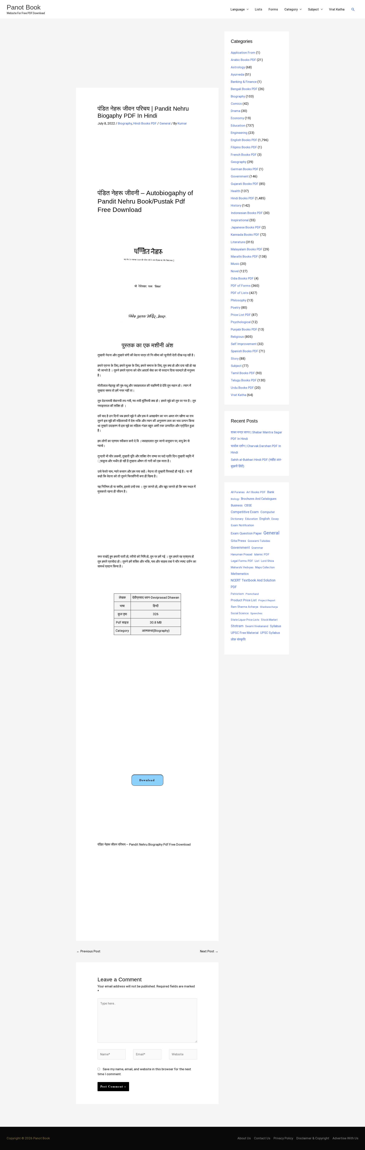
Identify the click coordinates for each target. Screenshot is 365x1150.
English (264, 519)
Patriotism (237, 593)
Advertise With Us (345, 1138)
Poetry (235, 307)
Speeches (256, 613)
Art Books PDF (256, 492)
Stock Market (269, 619)
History (236, 205)
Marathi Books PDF (244, 256)
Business (237, 505)
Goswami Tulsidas (259, 540)
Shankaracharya (269, 606)
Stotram (237, 626)
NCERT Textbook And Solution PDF (253, 583)
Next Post (209, 951)
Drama (235, 111)
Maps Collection (265, 567)
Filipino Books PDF (244, 147)
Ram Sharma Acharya (244, 607)
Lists (258, 9)
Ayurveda (237, 74)
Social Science (240, 613)
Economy (237, 118)
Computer (267, 512)
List (257, 561)
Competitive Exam (245, 512)
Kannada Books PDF (245, 234)
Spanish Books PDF (244, 351)
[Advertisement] (147, 59)
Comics (236, 103)
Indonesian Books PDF (247, 213)
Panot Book (24, 7)
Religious (237, 337)
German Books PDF (244, 169)
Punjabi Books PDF (244, 329)
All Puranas (238, 492)
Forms (273, 9)
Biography (125, 123)
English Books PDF (244, 140)
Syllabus (275, 626)
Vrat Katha (336, 9)
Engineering (239, 133)
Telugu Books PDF (244, 380)
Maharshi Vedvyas (242, 567)
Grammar (257, 547)
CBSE (248, 505)
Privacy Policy (283, 1138)
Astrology (238, 67)
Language (238, 9)
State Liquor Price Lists (245, 619)
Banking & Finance (244, 82)
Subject (313, 9)
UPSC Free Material (245, 633)
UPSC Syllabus (270, 633)
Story (235, 358)
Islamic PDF (261, 554)
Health (235, 191)
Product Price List (244, 600)
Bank (270, 492)
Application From (243, 52)
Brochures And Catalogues (258, 499)
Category (291, 9)
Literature (238, 242)
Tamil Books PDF (243, 373)
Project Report (266, 600)
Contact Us (262, 1138)
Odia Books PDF (242, 278)
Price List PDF (241, 315)
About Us (244, 1138)
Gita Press (238, 541)
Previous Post (88, 951)
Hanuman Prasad (241, 554)
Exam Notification (242, 525)
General (165, 123)
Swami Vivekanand (256, 626)
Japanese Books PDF (246, 227)
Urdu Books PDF (242, 388)
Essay (275, 518)
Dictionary (237, 518)
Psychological (241, 322)
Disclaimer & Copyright (312, 1138)
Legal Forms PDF (242, 561)
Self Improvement (244, 344)
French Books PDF (244, 155)
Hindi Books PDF (145, 123)
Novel (235, 271)
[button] (353, 9)
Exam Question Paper (246, 533)
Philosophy (238, 300)
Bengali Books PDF (244, 89)
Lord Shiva (267, 560)
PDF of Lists (239, 293)
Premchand (252, 593)
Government (240, 176)
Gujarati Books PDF (244, 184)
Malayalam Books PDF (246, 249)
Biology (235, 498)
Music (235, 264)
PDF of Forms (241, 286)
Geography (238, 162)
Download (147, 780)
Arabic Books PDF (243, 60)
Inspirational (240, 220)
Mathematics (240, 574)
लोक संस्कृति (238, 639)
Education (238, 125)
